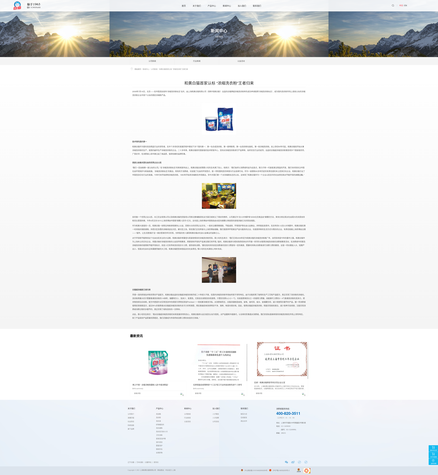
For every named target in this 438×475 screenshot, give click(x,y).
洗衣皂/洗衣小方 (162, 431)
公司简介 (131, 414)
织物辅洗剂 (160, 424)
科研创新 (131, 425)
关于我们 (197, 5)
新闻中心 (227, 5)
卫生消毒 (159, 435)
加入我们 (242, 5)
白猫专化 (148, 462)
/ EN (405, 5)
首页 (184, 5)
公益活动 (241, 61)
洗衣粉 (158, 417)
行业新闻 (196, 61)
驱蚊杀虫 (159, 449)
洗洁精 (158, 414)
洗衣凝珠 (159, 428)
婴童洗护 (159, 445)
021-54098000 (285, 426)
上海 (174, 470)
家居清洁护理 (161, 438)
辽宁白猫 (131, 462)
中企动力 (168, 470)
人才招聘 (215, 418)
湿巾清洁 (159, 442)
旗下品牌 (131, 429)
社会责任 (131, 421)
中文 (401, 5)
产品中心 (212, 5)
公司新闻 (152, 61)
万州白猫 (139, 462)
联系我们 (257, 5)
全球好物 (159, 452)
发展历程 (131, 418)
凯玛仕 (156, 462)
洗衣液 (158, 421)
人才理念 (215, 414)
